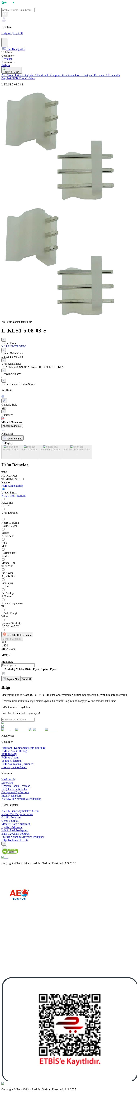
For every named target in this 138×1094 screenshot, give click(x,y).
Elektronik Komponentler (52, 75)
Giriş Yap (6, 33)
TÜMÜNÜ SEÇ (10, 479)
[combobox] (3, 844)
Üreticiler (6, 58)
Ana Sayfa (8, 75)
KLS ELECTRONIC (13, 495)
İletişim (5, 65)
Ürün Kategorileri (26, 75)
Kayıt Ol (18, 33)
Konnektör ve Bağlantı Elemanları (87, 75)
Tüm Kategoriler (15, 49)
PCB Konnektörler (23, 78)
